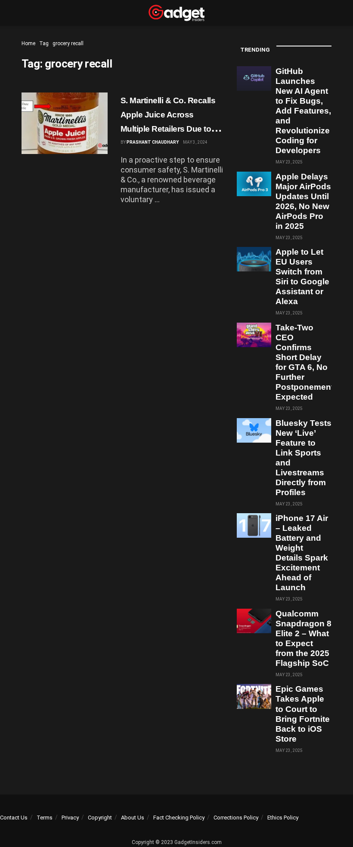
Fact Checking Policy (178, 817)
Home (28, 43)
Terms (45, 817)
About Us (132, 817)
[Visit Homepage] (176, 13)
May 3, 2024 (195, 142)
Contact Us (14, 817)
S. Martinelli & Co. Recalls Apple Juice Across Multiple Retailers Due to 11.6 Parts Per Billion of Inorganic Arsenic (168, 129)
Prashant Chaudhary (153, 142)
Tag (44, 43)
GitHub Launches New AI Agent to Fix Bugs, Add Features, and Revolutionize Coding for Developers (303, 111)
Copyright (100, 817)
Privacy (70, 817)
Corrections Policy (236, 817)
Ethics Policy (282, 817)
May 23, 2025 (289, 162)
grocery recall (68, 43)
